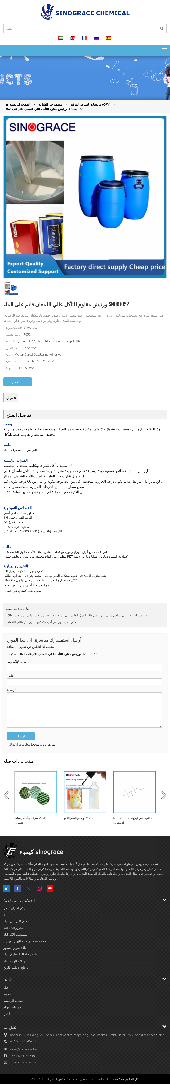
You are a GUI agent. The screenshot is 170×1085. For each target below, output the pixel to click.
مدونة (7, 994)
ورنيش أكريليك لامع (49, 622)
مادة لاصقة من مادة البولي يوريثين (24, 941)
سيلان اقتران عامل (15, 908)
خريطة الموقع (12, 1007)
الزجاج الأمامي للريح (16, 967)
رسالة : (12, 690)
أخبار (6, 987)
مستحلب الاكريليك (15, 934)
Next (162, 795)
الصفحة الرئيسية (20, 104)
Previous (7, 795)
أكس (6, 1014)
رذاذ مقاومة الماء (14, 961)
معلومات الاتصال (19, 744)
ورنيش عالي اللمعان (19, 622)
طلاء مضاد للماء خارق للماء (20, 954)
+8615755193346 (22, 1055)
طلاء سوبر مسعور (14, 948)
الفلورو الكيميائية (14, 928)
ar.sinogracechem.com (24, 1062)
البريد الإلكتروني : (19, 661)
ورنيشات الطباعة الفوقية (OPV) (90, 104)
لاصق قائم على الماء (16, 921)
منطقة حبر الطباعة (50, 104)
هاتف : (11, 675)
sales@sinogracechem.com (27, 1049)
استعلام (17, 382)
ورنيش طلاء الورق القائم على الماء (80, 615)
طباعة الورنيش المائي (40, 615)
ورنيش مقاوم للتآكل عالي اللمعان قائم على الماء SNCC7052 (44, 109)
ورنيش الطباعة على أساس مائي (126, 615)
